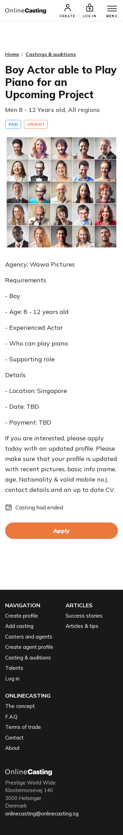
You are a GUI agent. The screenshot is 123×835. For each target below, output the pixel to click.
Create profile (21, 615)
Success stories (84, 615)
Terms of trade (23, 727)
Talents (14, 668)
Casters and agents (28, 636)
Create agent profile (29, 647)
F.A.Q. (11, 716)
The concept (20, 706)
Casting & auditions (28, 657)
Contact (14, 737)
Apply (61, 530)
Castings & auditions (51, 54)
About (12, 748)
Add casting (19, 626)
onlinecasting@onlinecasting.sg (42, 813)
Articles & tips (82, 626)
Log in (12, 678)
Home (12, 54)
